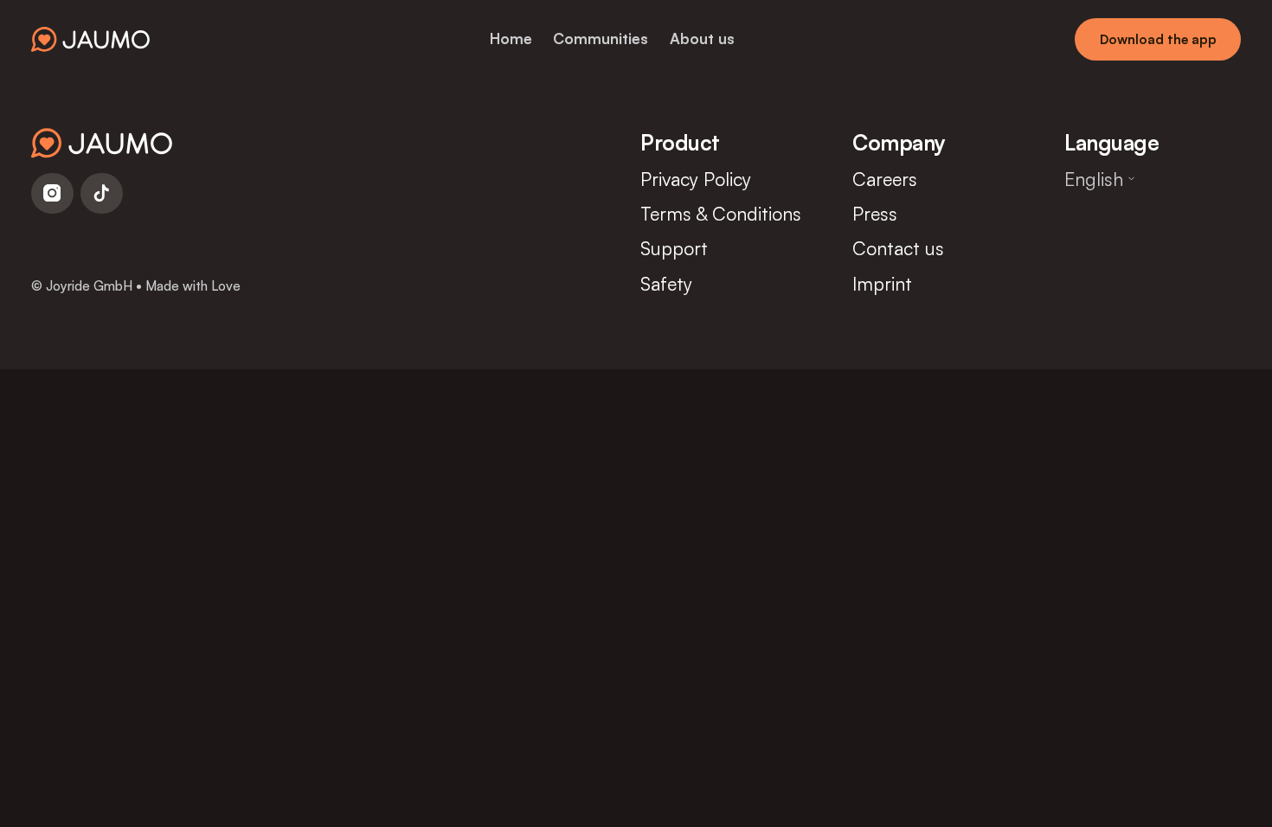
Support (674, 248)
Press (874, 213)
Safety (666, 283)
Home (511, 38)
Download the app (1158, 39)
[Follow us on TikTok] (101, 193)
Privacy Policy (695, 178)
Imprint (882, 283)
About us (702, 38)
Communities (600, 38)
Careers (884, 178)
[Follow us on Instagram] (52, 193)
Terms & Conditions (720, 213)
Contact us (898, 248)
